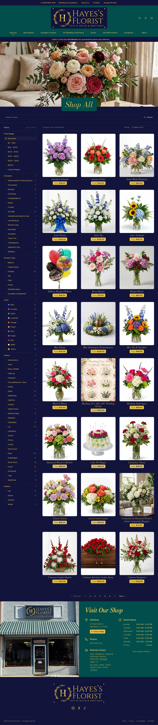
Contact (96, 3)
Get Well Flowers (110, 33)
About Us (85, 3)
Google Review (110, 3)
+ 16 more (103, 659)
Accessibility (141, 721)
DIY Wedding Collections (73, 33)
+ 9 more (93, 670)
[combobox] (142, 127)
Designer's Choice (48, 33)
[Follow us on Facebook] (79, 708)
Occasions (128, 33)
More (144, 33)
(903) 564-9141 (49, 3)
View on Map (98, 631)
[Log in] (145, 18)
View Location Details (141, 651)
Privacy (131, 721)
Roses (93, 33)
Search (150, 117)
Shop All (13, 33)
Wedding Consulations (68, 3)
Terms (124, 721)
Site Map (151, 721)
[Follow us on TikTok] (85, 708)
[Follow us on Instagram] (73, 708)
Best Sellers (29, 33)
